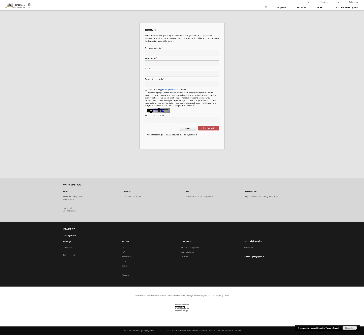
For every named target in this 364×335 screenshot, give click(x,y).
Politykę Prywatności (170, 89)
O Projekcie (280, 7)
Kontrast (324, 2)
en (308, 2)
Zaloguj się (353, 2)
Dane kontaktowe (187, 252)
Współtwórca (127, 257)
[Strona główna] (266, 7)
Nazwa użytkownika (154, 48)
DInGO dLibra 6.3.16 (168, 330)
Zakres (124, 266)
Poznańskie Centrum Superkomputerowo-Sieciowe (219, 330)
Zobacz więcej (69, 255)
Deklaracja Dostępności (189, 247)
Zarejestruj (208, 128)
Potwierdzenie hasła (154, 79)
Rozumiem (349, 328)
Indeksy (321, 7)
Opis (123, 270)
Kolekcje (301, 7)
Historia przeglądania (347, 7)
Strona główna (69, 236)
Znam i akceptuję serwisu (168, 89)
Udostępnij (338, 2)
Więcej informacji (332, 328)
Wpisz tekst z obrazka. (155, 115)
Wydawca (125, 275)
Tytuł (124, 247)
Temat (124, 261)
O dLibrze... (184, 257)
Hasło (148, 69)
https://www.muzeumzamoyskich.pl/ (260, 196)
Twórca (125, 252)
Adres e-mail (151, 58)
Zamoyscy (67, 247)
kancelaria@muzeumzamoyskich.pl (199, 196)
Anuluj (188, 128)
